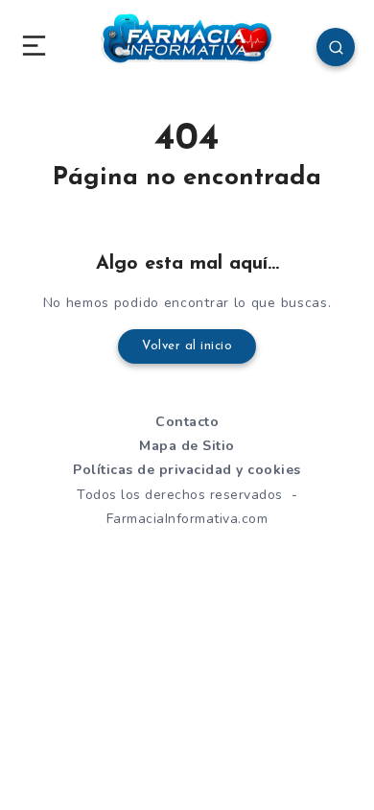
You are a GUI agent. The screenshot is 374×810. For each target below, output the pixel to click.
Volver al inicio (187, 346)
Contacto (187, 422)
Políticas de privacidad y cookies (187, 470)
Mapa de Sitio (187, 446)
